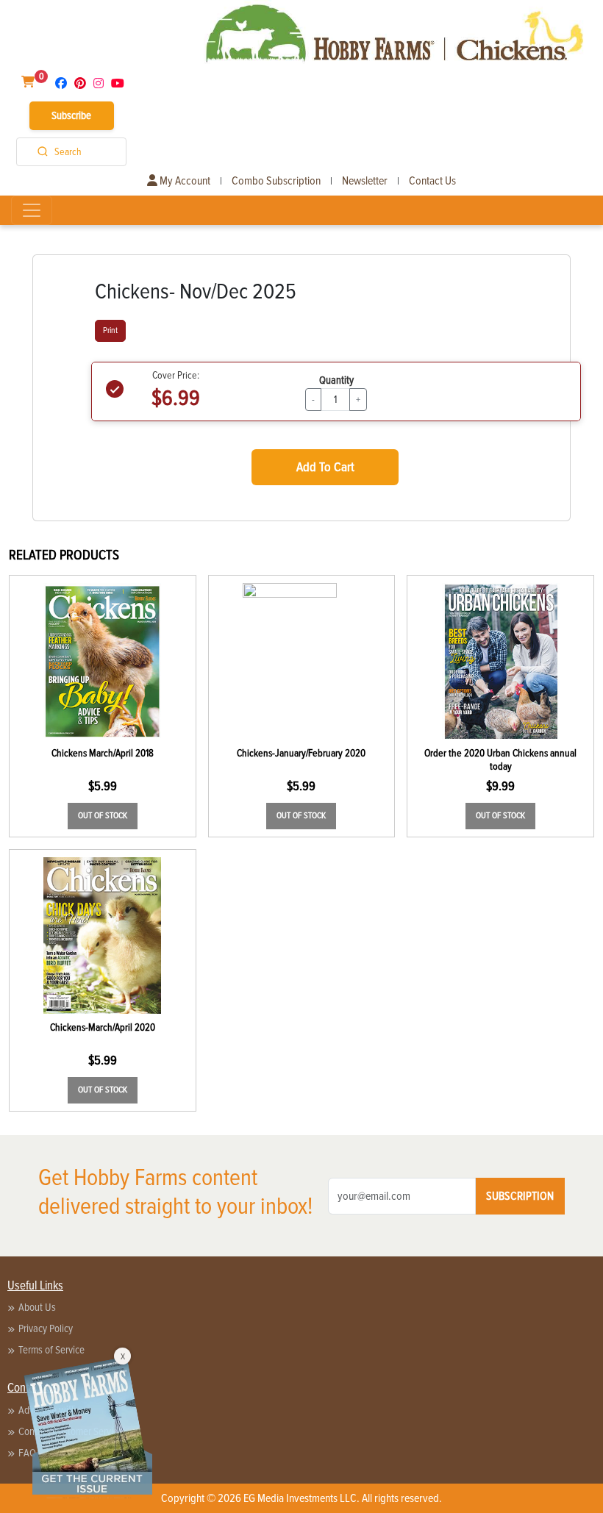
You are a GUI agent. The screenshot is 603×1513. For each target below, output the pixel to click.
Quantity (336, 380)
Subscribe (71, 115)
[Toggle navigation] (31, 210)
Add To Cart (325, 467)
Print (110, 330)
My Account (183, 181)
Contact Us (432, 181)
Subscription (520, 1196)
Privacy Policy (45, 1328)
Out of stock (102, 815)
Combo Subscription (276, 181)
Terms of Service (51, 1349)
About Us (37, 1307)
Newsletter (365, 181)
